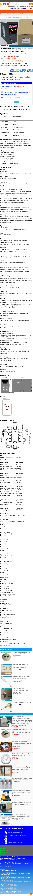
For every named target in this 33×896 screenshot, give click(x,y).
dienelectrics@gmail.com (11, 873)
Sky (3, 889)
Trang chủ (2, 13)
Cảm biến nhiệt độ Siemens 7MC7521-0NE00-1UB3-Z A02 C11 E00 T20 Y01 (22, 690)
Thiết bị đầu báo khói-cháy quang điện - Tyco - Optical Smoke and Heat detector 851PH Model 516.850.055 (22, 731)
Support (15, 1)
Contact (31, 1)
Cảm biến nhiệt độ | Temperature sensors (22, 13)
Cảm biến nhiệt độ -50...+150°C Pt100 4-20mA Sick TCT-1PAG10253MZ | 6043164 (21, 678)
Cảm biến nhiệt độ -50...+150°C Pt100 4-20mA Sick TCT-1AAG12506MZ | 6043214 (21, 666)
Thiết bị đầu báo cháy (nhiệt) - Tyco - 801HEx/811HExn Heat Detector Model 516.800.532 (22, 755)
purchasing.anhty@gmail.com (12, 881)
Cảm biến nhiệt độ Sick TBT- (12, 98)
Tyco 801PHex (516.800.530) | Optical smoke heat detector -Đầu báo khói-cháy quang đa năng (21, 816)
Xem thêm (16, 102)
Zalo (3, 884)
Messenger (4, 888)
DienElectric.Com (11, 892)
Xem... (18, 726)
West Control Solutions (12, 53)
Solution (19, 1)
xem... (17, 56)
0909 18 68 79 (9, 872)
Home (7, 1)
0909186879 (22, 8)
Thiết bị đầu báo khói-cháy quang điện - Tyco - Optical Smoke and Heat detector (22, 654)
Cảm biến (8, 13)
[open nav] (1, 11)
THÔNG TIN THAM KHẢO (8, 83)
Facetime (4, 885)
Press (27, 1)
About (11, 1)
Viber (3, 887)
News (23, 1)
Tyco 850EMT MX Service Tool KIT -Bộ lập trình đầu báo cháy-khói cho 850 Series (22, 792)
